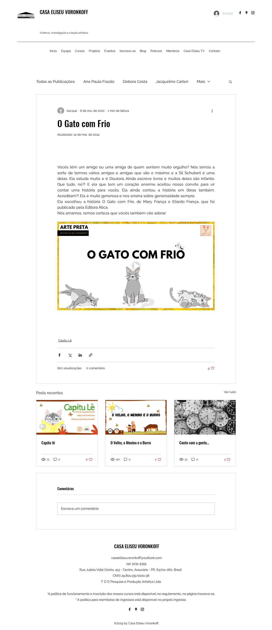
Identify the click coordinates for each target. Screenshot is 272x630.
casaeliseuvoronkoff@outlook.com (136, 558)
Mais (201, 81)
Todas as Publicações (55, 81)
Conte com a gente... (194, 442)
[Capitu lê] (67, 417)
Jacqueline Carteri (172, 81)
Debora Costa (135, 81)
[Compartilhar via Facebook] (59, 355)
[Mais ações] (212, 110)
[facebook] (240, 13)
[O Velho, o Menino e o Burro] (136, 417)
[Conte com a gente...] (205, 417)
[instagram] (253, 13)
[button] (230, 81)
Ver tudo (230, 392)
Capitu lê (48, 442)
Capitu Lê (65, 340)
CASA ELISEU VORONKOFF (64, 12)
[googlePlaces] (246, 13)
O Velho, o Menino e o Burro (130, 442)
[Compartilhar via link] (91, 355)
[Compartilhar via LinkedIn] (80, 355)
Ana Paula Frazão (98, 81)
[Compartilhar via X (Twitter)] (70, 355)
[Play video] (136, 266)
